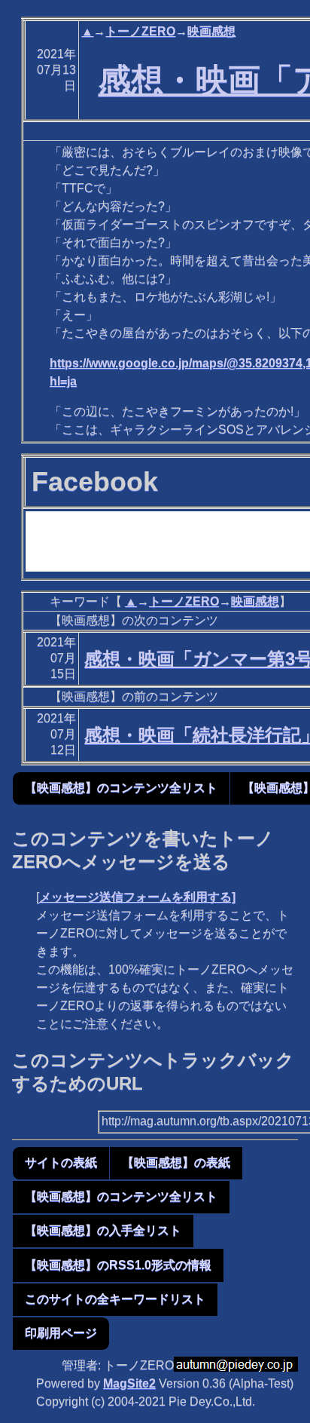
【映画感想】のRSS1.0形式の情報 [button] (118, 1265)
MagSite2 (129, 1383)
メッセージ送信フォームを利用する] (137, 897)
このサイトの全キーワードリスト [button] (115, 1299)
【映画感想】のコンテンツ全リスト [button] (121, 787)
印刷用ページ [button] (61, 1332)
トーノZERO (140, 31)
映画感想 (211, 31)
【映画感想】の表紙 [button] (176, 1162)
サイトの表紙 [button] (61, 1162)
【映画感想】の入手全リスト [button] (103, 1230)
